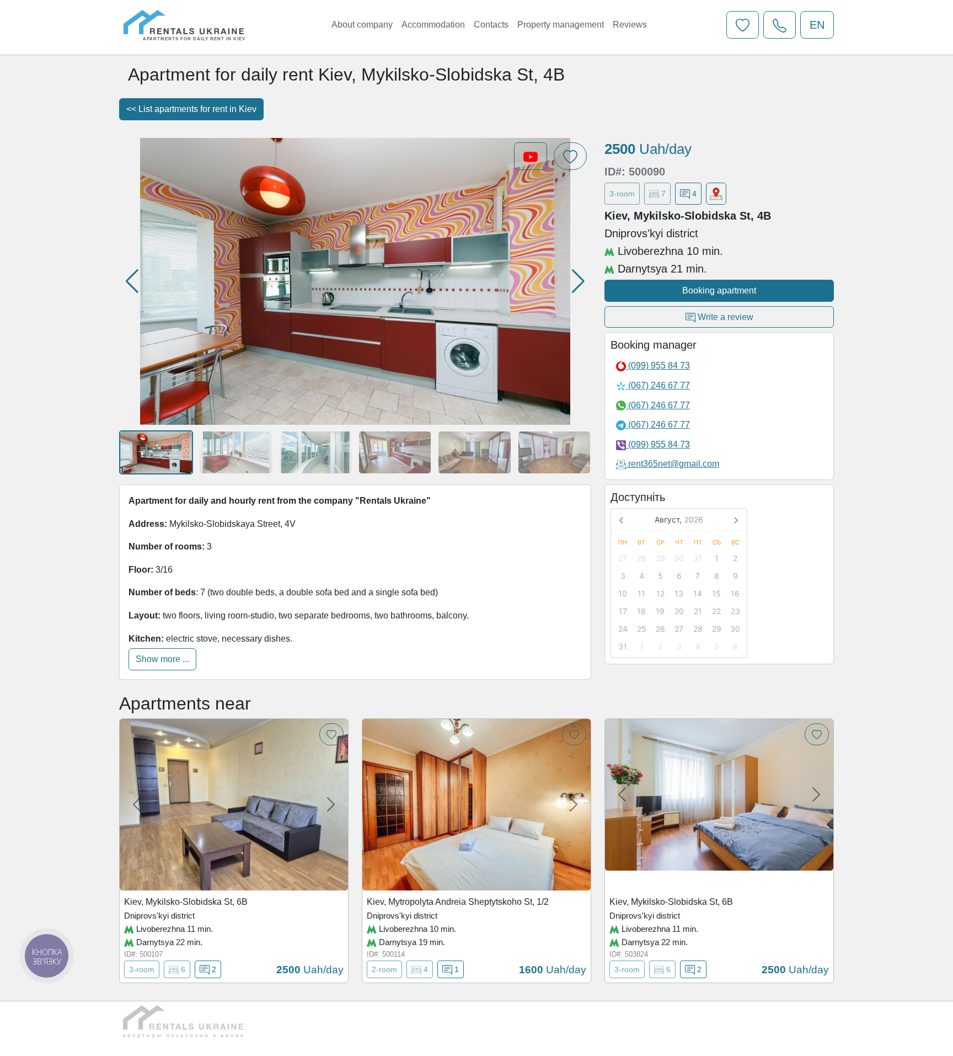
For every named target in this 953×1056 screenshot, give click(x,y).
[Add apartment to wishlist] (331, 734)
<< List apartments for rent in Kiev (191, 109)
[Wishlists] (742, 25)
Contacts (491, 24)
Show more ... (162, 659)
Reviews (630, 24)
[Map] (716, 194)
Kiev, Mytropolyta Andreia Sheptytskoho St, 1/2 (458, 901)
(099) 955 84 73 (658, 365)
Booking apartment (719, 290)
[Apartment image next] (331, 804)
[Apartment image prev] (137, 804)
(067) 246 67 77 (658, 385)
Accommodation (433, 24)
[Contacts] (779, 25)
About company (362, 24)
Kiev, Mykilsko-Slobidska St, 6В (186, 901)
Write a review (724, 317)
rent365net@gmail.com (673, 463)
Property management (560, 24)
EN (817, 25)
